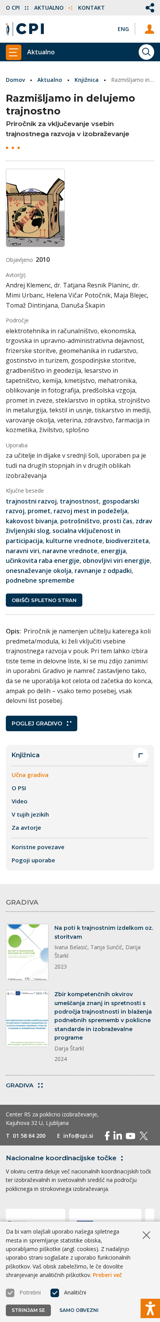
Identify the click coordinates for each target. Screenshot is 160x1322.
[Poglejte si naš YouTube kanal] (130, 1136)
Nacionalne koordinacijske (61, 1158)
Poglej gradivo (37, 723)
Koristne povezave (38, 847)
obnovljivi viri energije (116, 560)
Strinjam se (28, 1310)
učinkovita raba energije (43, 560)
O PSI (19, 788)
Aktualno (49, 7)
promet (39, 511)
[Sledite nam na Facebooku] (107, 1136)
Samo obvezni (79, 1310)
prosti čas (117, 521)
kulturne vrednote (74, 540)
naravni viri (22, 551)
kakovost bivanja (31, 521)
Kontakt (91, 7)
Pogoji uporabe (33, 860)
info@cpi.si (78, 1135)
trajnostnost (79, 501)
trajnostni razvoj (31, 501)
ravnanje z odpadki (103, 570)
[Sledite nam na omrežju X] (143, 1136)
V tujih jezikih (30, 814)
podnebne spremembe (40, 580)
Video (20, 801)
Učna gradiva (30, 775)
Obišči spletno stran (44, 600)
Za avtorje (26, 827)
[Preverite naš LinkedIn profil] (117, 1136)
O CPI (13, 7)
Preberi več (107, 1275)
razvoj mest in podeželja (90, 511)
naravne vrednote (69, 551)
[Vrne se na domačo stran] (25, 29)
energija (113, 551)
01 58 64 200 (29, 1135)
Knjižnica (87, 79)
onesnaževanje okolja (38, 570)
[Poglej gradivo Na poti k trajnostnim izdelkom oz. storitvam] (27, 952)
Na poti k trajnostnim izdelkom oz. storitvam (103, 932)
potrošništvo (80, 521)
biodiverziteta (127, 540)
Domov (15, 79)
